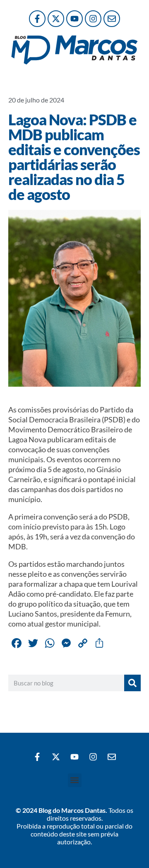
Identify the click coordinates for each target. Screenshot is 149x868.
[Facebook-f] (37, 18)
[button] (75, 780)
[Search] (132, 683)
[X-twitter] (56, 18)
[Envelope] (111, 18)
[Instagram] (93, 18)
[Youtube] (74, 18)
